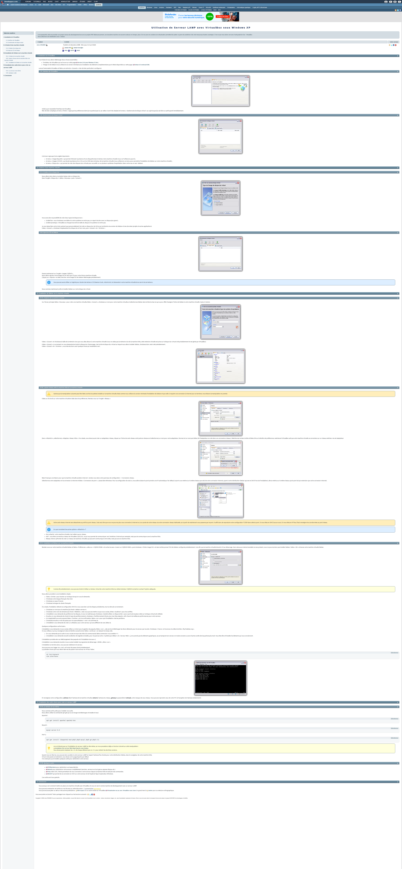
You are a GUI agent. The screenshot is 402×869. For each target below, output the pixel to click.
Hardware (169, 7)
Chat (57, 2)
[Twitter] (391, 45)
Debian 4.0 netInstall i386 (142, 65)
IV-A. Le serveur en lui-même (13, 70)
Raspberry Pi (186, 7)
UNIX (214, 10)
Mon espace (81, 790)
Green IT (201, 7)
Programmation (71, 5)
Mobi (78, 50)
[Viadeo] (389, 45)
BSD (219, 10)
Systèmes (98, 5)
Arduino (161, 7)
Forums (28, 2)
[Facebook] (393, 45)
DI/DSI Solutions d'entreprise (19, 5)
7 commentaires (88, 789)
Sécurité (208, 7)
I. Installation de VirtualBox (11, 37)
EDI (64, 5)
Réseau (194, 7)
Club (95, 2)
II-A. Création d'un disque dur (13, 48)
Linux (155, 7)
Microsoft (46, 5)
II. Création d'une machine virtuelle (14, 45)
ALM (39, 5)
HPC (175, 7)
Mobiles (91, 5)
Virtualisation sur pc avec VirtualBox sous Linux (121, 790)
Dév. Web (58, 5)
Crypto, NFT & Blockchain (260, 7)
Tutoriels (37, 2)
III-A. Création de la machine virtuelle (15, 56)
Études (82, 2)
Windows (149, 7)
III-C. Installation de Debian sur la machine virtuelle (19, 62)
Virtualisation (231, 7)
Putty (49, 771)
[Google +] (395, 45)
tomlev (150, 790)
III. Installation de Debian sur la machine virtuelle (18, 53)
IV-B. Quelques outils (11, 73)
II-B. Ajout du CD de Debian (13, 50)
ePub (65, 50)
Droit (89, 2)
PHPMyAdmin (52, 767)
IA (35, 5)
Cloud (31, 5)
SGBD (79, 5)
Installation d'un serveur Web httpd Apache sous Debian (71, 748)
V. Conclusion (8, 75)
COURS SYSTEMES (193, 10)
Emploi (74, 2)
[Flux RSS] (396, 10)
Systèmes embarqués (219, 7)
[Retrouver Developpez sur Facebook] (400, 10)
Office (85, 5)
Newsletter (65, 2)
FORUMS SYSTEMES (181, 10)
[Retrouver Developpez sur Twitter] (398, 10)
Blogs (50, 2)
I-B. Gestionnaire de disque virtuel (14, 42)
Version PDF (67, 48)
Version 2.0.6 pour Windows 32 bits (87, 62)
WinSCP (50, 774)
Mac (179, 7)
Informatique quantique (243, 7)
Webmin (50, 769)
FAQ (44, 2)
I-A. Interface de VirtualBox (13, 40)
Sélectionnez (394, 652)
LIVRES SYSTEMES (206, 10)
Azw (71, 50)
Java (52, 5)
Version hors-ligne (78, 48)
